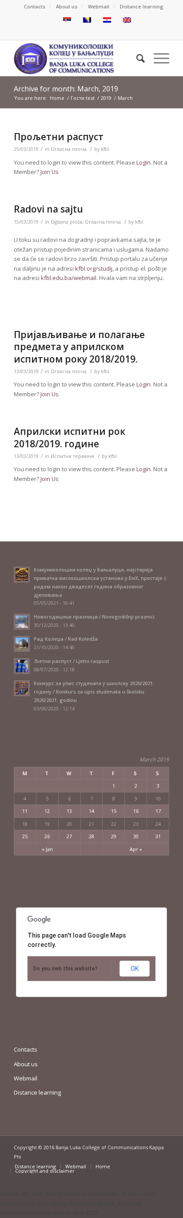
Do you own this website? (65, 969)
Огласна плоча (69, 149)
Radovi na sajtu (48, 209)
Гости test (83, 98)
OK (135, 968)
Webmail (98, 6)
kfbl (105, 149)
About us (66, 6)
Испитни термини (72, 456)
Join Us (49, 172)
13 (69, 811)
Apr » (136, 849)
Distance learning (141, 6)
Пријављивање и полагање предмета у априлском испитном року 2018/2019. (79, 346)
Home (57, 98)
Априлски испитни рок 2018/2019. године (69, 437)
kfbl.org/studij (93, 268)
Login (143, 162)
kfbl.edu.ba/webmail (68, 278)
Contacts (34, 6)
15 (113, 811)
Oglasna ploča (66, 222)
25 (25, 836)
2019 (106, 98)
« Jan (47, 849)
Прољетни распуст (58, 136)
